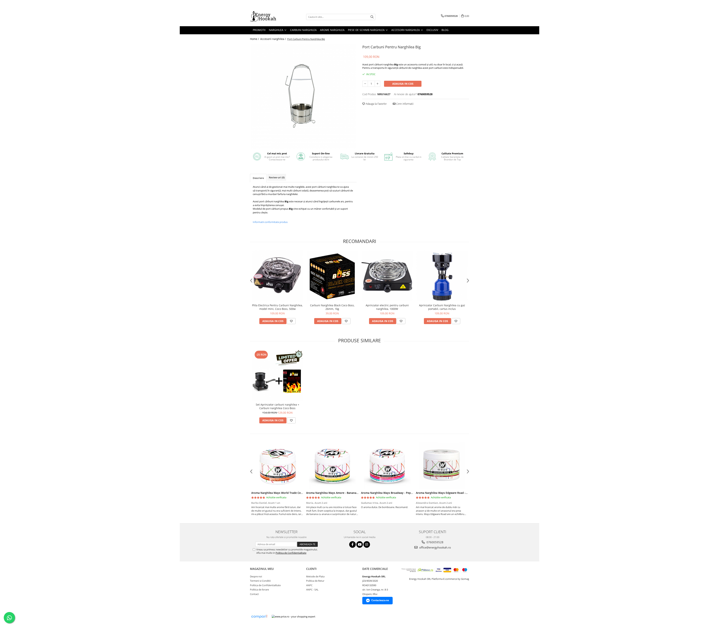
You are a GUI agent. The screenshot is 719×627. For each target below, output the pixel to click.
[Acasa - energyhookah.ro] (268, 16)
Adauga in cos (402, 83)
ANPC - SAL (312, 589)
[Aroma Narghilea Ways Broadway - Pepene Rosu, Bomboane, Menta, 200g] (387, 465)
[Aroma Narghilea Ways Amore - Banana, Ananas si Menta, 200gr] (332, 465)
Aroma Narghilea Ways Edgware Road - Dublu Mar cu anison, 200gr (458, 493)
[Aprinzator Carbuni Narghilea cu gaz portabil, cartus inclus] (442, 276)
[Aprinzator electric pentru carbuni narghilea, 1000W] (387, 276)
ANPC (309, 585)
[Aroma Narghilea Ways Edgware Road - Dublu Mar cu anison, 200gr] (442, 465)
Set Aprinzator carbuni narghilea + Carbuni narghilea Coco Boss (277, 406)
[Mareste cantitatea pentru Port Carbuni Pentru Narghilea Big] (377, 84)
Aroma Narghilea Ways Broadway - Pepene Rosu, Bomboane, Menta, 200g (408, 493)
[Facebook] (352, 544)
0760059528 (434, 542)
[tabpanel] (303, 96)
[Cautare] (372, 17)
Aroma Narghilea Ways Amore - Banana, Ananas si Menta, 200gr (347, 493)
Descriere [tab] (258, 178)
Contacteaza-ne (380, 600)
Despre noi (256, 576)
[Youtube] (359, 544)
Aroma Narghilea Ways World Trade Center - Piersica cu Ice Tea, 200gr (295, 493)
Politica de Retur (315, 580)
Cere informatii (404, 103)
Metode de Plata (315, 576)
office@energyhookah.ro (434, 547)
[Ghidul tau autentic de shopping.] (259, 617)
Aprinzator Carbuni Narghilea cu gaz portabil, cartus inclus (442, 307)
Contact (254, 594)
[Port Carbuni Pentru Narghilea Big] (303, 96)
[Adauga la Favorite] (291, 321)
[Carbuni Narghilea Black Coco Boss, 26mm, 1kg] (332, 276)
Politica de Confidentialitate (291, 553)
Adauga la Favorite (376, 103)
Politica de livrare (259, 589)
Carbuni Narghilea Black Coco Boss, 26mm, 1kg (332, 307)
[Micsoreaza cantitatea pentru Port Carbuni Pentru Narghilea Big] (365, 84)
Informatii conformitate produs (270, 222)
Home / (255, 39)
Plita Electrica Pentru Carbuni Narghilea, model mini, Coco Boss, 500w (277, 307)
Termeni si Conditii (260, 580)
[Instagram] (366, 544)
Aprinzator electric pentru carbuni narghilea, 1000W (387, 307)
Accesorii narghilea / (273, 39)
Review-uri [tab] (277, 177)
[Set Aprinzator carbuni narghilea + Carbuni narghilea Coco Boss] (277, 375)
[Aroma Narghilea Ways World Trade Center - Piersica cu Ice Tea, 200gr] (277, 465)
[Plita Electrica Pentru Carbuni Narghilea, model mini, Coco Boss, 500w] (277, 276)
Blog (445, 30)
